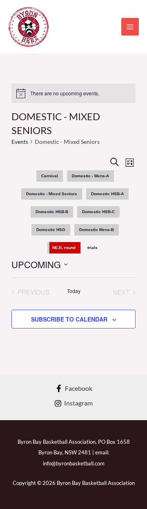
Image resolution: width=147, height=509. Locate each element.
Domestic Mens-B (96, 229)
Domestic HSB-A (107, 194)
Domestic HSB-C (98, 211)
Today (73, 291)
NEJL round (64, 247)
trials (92, 247)
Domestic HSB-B (52, 211)
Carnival (49, 176)
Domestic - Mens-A (90, 176)
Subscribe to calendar (69, 319)
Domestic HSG (50, 229)
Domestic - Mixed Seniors (51, 194)
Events (19, 141)
